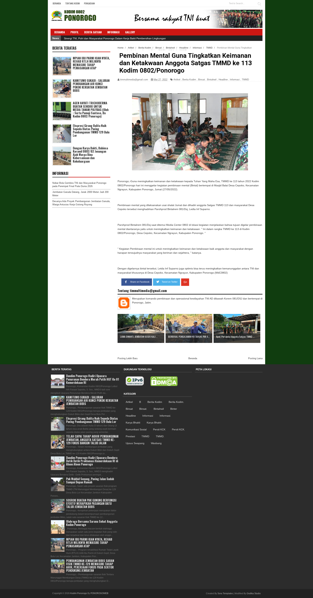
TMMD (245, 79)
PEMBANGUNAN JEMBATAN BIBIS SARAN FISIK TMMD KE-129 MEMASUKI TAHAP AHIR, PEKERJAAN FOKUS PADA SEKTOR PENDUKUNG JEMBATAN (90, 566)
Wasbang (156, 443)
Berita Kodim (189, 79)
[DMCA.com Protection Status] (164, 381)
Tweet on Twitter (170, 282)
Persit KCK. (178, 429)
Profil (74, 32)
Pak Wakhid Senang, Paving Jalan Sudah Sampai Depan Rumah (90, 480)
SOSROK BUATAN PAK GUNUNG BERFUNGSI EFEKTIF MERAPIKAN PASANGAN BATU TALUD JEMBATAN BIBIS (91, 503)
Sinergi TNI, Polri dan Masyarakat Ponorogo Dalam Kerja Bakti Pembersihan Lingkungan (115, 38)
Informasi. (165, 415)
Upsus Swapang (135, 443)
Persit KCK (159, 429)
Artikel (177, 79)
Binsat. (143, 408)
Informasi (235, 79)
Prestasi (130, 436)
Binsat (201, 79)
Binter (173, 408)
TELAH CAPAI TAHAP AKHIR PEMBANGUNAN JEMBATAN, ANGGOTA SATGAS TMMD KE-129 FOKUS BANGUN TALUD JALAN (92, 439)
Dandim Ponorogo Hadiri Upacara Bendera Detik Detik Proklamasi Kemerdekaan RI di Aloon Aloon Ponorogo (92, 461)
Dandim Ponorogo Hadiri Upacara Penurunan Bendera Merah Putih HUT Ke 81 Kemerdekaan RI (92, 379)
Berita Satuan (93, 32)
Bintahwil (211, 79)
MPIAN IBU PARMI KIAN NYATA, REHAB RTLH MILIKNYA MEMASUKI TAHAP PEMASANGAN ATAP (91, 63)
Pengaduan (89, 3)
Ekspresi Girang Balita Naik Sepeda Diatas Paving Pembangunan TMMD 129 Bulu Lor (91, 130)
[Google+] (185, 282)
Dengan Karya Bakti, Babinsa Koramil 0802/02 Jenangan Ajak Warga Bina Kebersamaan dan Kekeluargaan (90, 154)
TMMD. (160, 436)
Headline (223, 79)
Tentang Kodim (72, 3)
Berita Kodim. (176, 401)
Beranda (57, 3)
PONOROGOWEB (99, 593)
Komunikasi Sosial (136, 429)
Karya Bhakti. (154, 422)
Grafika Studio (254, 593)
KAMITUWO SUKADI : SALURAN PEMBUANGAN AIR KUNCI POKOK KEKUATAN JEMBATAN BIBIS (91, 85)
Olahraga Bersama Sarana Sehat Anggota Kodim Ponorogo (91, 523)
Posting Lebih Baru (127, 358)
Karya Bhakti (133, 422)
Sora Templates (225, 593)
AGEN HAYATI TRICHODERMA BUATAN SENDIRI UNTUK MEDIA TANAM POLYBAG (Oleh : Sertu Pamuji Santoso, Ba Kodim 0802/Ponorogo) (90, 109)
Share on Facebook (139, 282)
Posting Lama (255, 358)
